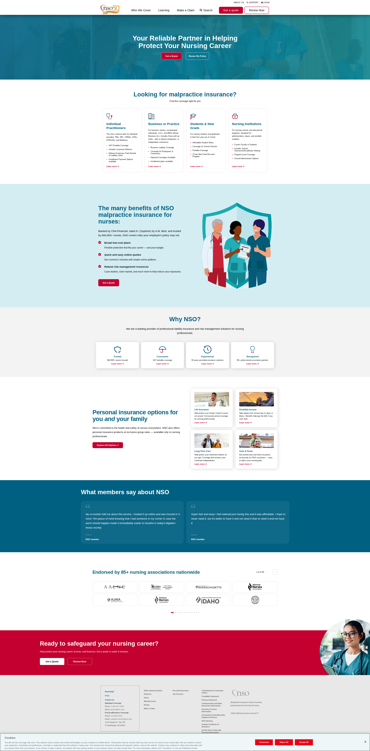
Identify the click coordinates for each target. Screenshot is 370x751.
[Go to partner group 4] (180, 612)
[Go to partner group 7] (187, 612)
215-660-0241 (116, 716)
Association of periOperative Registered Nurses (213, 716)
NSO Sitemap (207, 721)
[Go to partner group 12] (198, 612)
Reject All (284, 742)
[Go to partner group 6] (184, 612)
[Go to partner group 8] (189, 612)
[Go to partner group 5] (182, 612)
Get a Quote (171, 56)
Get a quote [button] (231, 10)
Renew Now (79, 661)
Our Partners (178, 694)
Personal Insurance (181, 691)
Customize (264, 742)
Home (146, 698)
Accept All (304, 742)
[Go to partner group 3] (177, 612)
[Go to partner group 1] (172, 612)
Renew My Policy (197, 56)
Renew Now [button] (256, 10)
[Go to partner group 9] (191, 612)
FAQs (107, 696)
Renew (146, 705)
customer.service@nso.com (121, 719)
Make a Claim (186, 10)
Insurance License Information (209, 710)
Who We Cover (150, 701)
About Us (147, 694)
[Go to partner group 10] (194, 612)
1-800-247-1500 (117, 706)
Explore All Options (106, 445)
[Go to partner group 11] (196, 612)
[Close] (365, 742)
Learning (163, 10)
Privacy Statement (209, 700)
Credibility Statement (210, 696)
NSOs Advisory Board (153, 691)
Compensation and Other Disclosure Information (212, 704)
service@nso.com (117, 710)
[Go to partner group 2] (175, 612)
